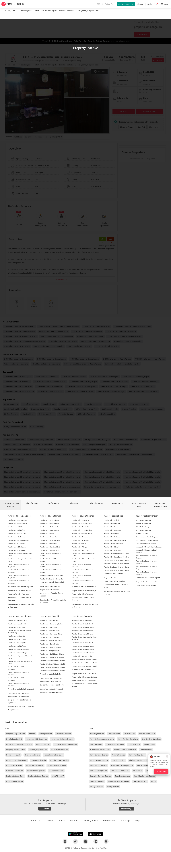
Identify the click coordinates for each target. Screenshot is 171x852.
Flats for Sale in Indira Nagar (17, 533)
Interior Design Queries (59, 760)
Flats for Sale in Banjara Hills (17, 620)
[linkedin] (95, 841)
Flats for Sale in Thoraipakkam (82, 530)
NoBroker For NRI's (63, 733)
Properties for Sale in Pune (114, 573)
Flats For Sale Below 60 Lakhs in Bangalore (18, 565)
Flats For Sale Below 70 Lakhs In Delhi (52, 664)
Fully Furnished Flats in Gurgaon (147, 537)
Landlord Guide (134, 744)
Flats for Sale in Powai (47, 533)
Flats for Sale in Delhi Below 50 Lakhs (52, 657)
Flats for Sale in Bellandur (16, 537)
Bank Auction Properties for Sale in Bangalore (21, 605)
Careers (49, 820)
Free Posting (126, 808)
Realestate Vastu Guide (56, 765)
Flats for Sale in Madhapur (16, 627)
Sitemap (125, 820)
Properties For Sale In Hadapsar (114, 578)
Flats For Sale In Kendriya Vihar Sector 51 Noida (84, 638)
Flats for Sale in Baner (111, 527)
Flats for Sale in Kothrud (112, 537)
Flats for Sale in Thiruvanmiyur (82, 523)
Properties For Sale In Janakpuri (50, 682)
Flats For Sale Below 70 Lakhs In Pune (116, 564)
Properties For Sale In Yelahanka (18, 594)
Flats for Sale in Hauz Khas (48, 627)
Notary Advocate (96, 786)
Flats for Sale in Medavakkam (81, 537)
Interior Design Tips (38, 760)
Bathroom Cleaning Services (122, 765)
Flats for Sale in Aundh (111, 533)
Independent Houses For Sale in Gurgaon (147, 551)
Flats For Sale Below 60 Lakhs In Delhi (52, 661)
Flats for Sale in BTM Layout (17, 547)
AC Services (137, 771)
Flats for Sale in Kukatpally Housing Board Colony (20, 631)
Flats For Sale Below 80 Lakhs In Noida (84, 663)
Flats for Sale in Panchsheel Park (50, 647)
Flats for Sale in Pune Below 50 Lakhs (116, 557)
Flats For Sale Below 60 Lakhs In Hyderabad (18, 668)
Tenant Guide (149, 744)
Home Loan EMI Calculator (36, 739)
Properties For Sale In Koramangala (19, 591)
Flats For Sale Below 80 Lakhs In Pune (116, 567)
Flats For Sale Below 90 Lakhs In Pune (116, 570)
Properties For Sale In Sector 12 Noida (84, 677)
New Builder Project (14, 739)
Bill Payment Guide (56, 771)
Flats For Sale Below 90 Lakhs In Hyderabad (18, 684)
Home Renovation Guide (53, 755)
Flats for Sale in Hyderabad (20, 616)
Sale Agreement (45, 733)
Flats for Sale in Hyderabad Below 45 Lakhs (20, 657)
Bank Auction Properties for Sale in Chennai (85, 605)
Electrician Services (122, 776)
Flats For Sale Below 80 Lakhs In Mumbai (50, 565)
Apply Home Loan (43, 744)
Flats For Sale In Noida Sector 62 (82, 620)
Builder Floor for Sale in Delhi (52, 685)
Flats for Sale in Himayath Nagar (18, 649)
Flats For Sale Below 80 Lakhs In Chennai (82, 576)
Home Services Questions (128, 739)
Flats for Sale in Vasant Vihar (49, 620)
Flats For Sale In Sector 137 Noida (83, 627)
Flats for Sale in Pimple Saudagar (115, 540)
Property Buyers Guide (38, 749)
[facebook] (65, 841)
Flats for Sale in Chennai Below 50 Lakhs (83, 560)
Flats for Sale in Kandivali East (50, 547)
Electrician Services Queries (144, 776)
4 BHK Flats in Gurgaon (143, 530)
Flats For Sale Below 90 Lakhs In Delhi (52, 671)
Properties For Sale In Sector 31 (146, 582)
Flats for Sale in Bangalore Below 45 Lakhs (20, 554)
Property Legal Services (15, 733)
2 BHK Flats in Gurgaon (143, 523)
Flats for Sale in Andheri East (49, 523)
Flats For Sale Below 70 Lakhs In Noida (84, 659)
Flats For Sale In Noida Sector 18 (82, 643)
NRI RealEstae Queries (35, 765)
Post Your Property (125, 4)
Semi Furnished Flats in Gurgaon (147, 540)
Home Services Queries (99, 755)
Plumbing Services (97, 781)
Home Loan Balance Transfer (62, 739)
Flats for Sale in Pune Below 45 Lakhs (116, 554)
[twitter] (75, 841)
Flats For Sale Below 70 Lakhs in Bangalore (18, 571)
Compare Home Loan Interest (65, 744)
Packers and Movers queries (125, 749)
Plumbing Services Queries (118, 781)
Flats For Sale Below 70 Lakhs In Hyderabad (18, 673)
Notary (153, 781)
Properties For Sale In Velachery (82, 594)
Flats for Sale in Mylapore (80, 540)
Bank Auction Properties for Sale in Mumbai (53, 601)
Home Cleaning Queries (120, 771)
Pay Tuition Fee (114, 733)
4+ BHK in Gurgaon (142, 533)
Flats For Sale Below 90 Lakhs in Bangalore (18, 582)
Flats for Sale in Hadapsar (112, 530)
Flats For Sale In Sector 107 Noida (83, 646)
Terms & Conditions (69, 820)
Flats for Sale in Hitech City (17, 636)
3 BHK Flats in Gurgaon (143, 527)
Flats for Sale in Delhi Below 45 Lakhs (52, 654)
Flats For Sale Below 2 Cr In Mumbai (51, 579)
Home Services (146, 749)
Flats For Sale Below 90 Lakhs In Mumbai (50, 571)
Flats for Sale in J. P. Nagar (16, 544)
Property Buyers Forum (15, 749)
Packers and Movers (147, 733)
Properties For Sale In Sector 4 (146, 585)
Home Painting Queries (99, 760)
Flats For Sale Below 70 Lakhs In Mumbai (50, 560)
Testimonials (109, 820)
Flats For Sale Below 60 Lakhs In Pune (116, 560)
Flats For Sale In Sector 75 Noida (82, 631)
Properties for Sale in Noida (83, 669)
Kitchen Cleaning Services (139, 760)
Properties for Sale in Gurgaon (148, 577)
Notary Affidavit (113, 786)
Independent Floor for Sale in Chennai (84, 598)
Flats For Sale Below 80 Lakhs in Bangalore (18, 576)
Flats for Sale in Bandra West (49, 550)
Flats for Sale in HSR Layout (17, 527)
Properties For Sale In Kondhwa (114, 581)
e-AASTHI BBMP (58, 776)
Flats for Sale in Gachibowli (17, 639)
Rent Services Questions (151, 739)
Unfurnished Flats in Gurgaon (146, 544)
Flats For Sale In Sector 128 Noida (83, 649)
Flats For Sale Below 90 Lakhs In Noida (84, 666)
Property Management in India (102, 739)
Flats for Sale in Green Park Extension (52, 641)
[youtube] (106, 841)
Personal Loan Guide (14, 771)
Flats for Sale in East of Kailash (50, 644)
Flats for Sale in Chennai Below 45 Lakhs (83, 554)
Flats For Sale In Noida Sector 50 (82, 624)
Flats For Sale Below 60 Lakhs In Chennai (82, 565)
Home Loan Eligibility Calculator (19, 744)
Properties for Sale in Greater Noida (84, 680)
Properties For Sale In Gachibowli (19, 693)
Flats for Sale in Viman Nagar (113, 544)
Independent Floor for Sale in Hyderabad (19, 701)
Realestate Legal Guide (15, 776)
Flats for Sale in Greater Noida (82, 656)
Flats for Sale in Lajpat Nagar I (49, 651)
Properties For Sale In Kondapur (18, 697)
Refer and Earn (129, 733)
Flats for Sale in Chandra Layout (18, 540)
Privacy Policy (91, 820)
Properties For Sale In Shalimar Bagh (84, 591)
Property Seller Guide (59, 749)
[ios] (95, 834)
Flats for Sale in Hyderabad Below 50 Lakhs (20, 662)
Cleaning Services (118, 760)
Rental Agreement (97, 733)
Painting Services (118, 755)
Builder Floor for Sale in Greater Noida (84, 685)
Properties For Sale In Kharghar (50, 586)
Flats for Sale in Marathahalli (17, 523)
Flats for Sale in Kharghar (48, 544)
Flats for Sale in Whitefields (17, 646)
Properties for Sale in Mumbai (52, 582)
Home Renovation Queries (16, 760)
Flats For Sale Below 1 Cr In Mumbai (51, 576)
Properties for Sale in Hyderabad (21, 689)
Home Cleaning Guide (98, 771)
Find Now (45, 808)
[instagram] (85, 841)
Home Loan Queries (32, 755)
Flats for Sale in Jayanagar (16, 550)
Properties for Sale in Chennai (84, 586)
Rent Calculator (96, 744)
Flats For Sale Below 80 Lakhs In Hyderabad (18, 679)
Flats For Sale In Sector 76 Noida (82, 634)
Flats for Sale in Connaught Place (51, 634)
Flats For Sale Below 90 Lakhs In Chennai (82, 582)
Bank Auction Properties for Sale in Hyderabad (21, 708)
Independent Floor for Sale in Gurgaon (149, 547)
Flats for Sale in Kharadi (112, 523)
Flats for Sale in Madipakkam (81, 527)
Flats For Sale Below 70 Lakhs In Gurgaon (146, 562)
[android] (75, 834)
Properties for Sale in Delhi (50, 674)
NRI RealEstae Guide (14, 765)
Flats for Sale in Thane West (49, 537)
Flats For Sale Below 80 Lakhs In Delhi (52, 667)
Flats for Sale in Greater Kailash (50, 631)
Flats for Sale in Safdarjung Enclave (51, 624)
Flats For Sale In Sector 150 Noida (83, 653)
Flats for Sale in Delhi (49, 616)
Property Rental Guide (115, 744)
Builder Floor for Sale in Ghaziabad (51, 692)
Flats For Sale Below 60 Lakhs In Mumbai (50, 554)
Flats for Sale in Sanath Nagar (17, 653)
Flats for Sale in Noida (82, 616)
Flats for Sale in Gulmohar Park (50, 637)
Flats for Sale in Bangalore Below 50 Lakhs (20, 560)
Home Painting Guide (137, 755)
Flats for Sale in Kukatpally (17, 643)
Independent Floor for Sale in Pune (116, 585)
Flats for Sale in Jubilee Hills (17, 624)
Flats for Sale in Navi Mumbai (49, 530)
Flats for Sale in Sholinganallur (82, 533)
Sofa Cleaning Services (98, 765)
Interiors (32, 733)
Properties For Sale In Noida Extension (85, 674)
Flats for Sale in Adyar (79, 544)
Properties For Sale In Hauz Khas (50, 678)
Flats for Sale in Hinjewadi (112, 550)
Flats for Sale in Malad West (49, 527)
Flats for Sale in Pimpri (111, 547)
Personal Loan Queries (36, 771)
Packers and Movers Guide (100, 749)
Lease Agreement (140, 781)
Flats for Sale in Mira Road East (50, 540)
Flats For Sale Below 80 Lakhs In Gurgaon (146, 567)
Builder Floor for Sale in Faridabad (51, 689)
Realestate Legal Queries (38, 776)
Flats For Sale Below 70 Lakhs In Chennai (82, 571)
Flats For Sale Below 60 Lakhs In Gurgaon (146, 556)
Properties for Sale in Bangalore (20, 586)
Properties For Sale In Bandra (49, 590)
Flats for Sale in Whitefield (16, 530)
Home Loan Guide (13, 755)
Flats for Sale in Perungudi (81, 550)
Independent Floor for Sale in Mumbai (51, 594)
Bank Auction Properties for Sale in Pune (117, 592)
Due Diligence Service (14, 781)
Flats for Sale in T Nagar (79, 547)
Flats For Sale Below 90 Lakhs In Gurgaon (146, 573)
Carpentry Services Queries (100, 776)
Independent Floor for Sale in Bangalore (19, 598)
